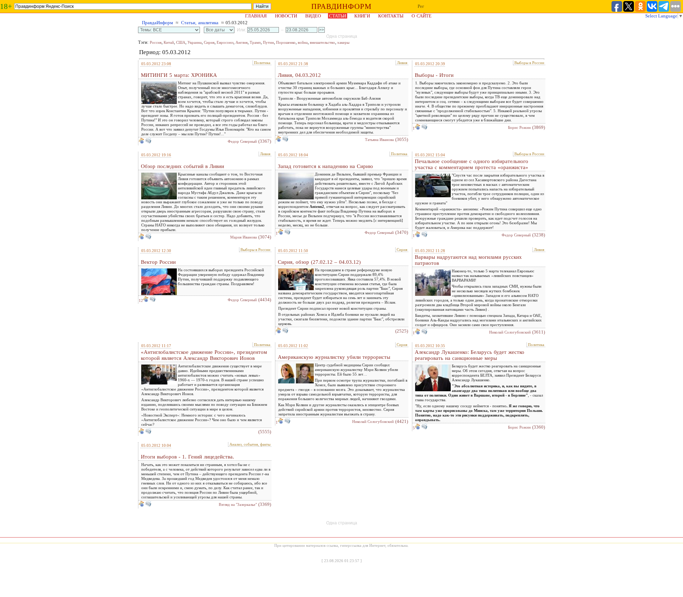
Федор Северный (242, 141)
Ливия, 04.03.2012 (299, 75)
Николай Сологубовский (510, 332)
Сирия (209, 42)
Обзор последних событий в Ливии (182, 166)
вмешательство (322, 42)
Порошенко (286, 42)
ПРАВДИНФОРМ (341, 6)
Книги (362, 16)
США (180, 42)
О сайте (421, 16)
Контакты (390, 16)
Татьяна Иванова (379, 139)
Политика (262, 63)
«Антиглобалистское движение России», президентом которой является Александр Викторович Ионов (204, 355)
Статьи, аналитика (199, 22)
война (303, 42)
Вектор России (158, 262)
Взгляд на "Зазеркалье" (238, 504)
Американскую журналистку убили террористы (334, 357)
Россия (156, 42)
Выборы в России (529, 63)
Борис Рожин (519, 127)
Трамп (255, 42)
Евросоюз (225, 42)
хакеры (343, 42)
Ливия (402, 63)
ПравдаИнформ (157, 22)
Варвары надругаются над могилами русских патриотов (468, 260)
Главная (256, 16)
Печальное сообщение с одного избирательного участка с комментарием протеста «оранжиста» (471, 164)
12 (141, 300)
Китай (169, 42)
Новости (286, 16)
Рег (421, 6)
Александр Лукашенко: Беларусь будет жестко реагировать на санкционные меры (469, 355)
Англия (241, 42)
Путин (268, 42)
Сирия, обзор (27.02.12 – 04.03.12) (319, 262)
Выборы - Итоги (434, 75)
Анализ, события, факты (249, 444)
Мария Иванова (243, 237)
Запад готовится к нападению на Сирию (325, 166)
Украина (194, 42)
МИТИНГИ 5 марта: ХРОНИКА (179, 75)
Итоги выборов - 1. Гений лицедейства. (187, 457)
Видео (313, 16)
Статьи (337, 16)
